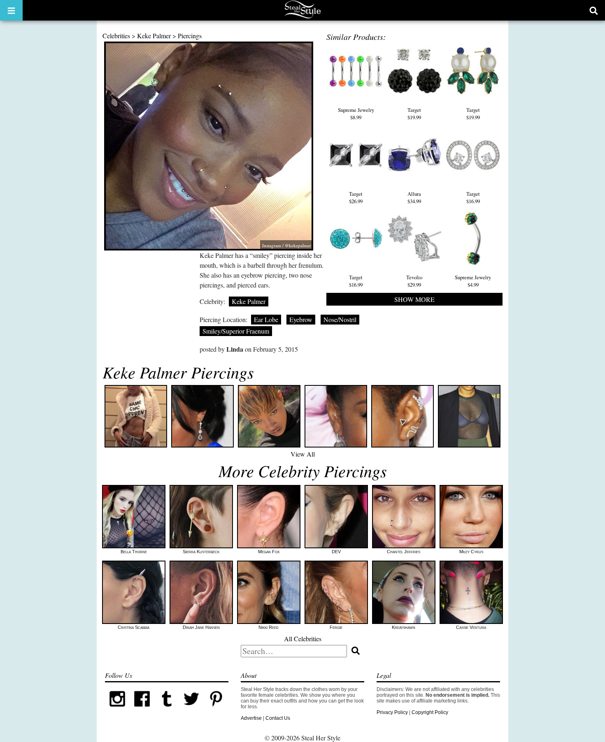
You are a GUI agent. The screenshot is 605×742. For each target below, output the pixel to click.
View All (303, 454)
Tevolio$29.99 (414, 281)
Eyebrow (300, 319)
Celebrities (116, 35)
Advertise (251, 718)
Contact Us (277, 718)
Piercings (190, 35)
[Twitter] (191, 709)
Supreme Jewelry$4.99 (473, 281)
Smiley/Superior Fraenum (235, 331)
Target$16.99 (473, 197)
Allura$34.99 (414, 197)
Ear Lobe (266, 319)
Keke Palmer (154, 35)
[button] (11, 10)
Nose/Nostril (339, 319)
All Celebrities (302, 638)
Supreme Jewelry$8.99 (356, 113)
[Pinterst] (216, 709)
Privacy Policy (392, 712)
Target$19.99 (414, 113)
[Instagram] (117, 709)
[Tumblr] (166, 709)
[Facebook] (142, 709)
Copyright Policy (430, 712)
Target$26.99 (356, 197)
